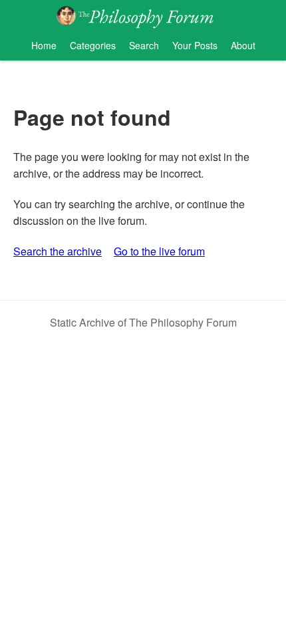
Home (44, 45)
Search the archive (57, 251)
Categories (93, 45)
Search (144, 45)
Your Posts (194, 45)
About (243, 45)
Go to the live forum (159, 251)
